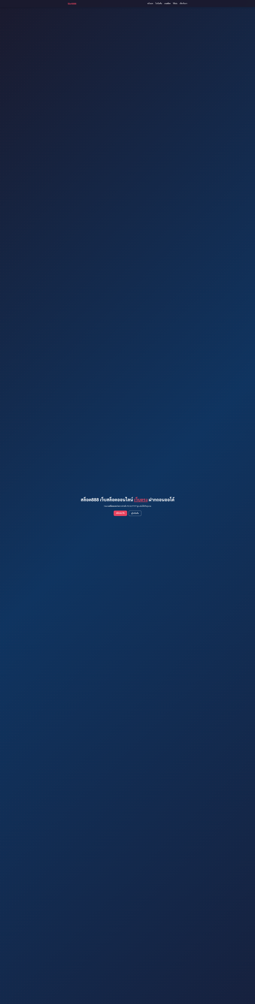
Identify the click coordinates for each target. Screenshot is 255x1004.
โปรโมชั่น (158, 3)
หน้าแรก (150, 3)
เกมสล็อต (167, 3)
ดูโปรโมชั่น (135, 513)
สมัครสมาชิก (120, 513)
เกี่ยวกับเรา (183, 3)
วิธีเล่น (175, 3)
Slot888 (72, 3)
